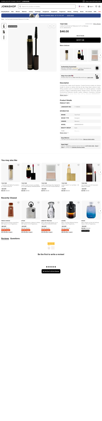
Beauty (69, 11)
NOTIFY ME (80, 40)
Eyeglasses (54, 11)
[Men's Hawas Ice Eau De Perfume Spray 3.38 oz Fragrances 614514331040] (98, 202)
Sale (99, 11)
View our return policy (89, 139)
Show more (63, 95)
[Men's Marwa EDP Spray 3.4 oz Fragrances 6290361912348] (58, 202)
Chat (62, 147)
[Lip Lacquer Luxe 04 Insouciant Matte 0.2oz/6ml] (98, 164)
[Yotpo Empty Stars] (89, 24)
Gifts (95, 11)
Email (96, 146)
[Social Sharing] (49, 25)
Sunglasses (46, 11)
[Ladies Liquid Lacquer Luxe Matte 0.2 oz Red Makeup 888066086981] (38, 164)
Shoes (82, 11)
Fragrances (62, 11)
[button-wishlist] (96, 6)
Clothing (75, 11)
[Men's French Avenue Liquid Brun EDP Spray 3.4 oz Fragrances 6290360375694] (18, 202)
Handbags (38, 11)
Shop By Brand (5, 11)
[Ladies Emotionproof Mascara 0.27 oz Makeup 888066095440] (53, 25)
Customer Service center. (78, 147)
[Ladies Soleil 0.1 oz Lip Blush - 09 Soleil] (78, 164)
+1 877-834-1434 (89, 146)
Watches (24, 11)
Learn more (81, 69)
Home (2, 19)
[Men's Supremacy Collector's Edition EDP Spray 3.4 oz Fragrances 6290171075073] (38, 202)
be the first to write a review (51, 271)
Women (18, 11)
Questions (15, 239)
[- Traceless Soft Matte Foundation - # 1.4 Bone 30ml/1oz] (18, 164)
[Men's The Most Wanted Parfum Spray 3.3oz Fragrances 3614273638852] (78, 202)
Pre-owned (89, 11)
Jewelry (31, 11)
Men (12, 11)
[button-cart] (99, 6)
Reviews (5, 239)
